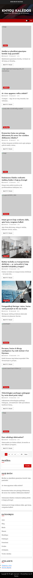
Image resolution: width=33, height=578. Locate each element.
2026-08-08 (13, 311)
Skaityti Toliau (7, 65)
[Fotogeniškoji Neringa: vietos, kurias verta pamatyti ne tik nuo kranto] (16, 292)
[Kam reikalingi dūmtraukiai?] (16, 423)
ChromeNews (24, 574)
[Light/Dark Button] (27, 21)
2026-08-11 (13, 96)
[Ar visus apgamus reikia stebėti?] (16, 79)
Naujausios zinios (7, 565)
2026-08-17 (13, 56)
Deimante (5, 56)
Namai (4, 531)
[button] (31, 20)
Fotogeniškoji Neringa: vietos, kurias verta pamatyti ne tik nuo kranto (16, 307)
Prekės (5, 45)
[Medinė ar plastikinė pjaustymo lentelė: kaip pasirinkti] (16, 37)
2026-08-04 (13, 398)
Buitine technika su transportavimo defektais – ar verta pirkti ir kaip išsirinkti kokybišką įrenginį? (15, 264)
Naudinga (6, 127)
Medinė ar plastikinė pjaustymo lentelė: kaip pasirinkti (14, 52)
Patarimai (6, 214)
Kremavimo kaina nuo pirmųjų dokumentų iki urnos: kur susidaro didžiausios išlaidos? (15, 135)
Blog (3, 524)
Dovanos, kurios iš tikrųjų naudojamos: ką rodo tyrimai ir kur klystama (15, 350)
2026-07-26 (13, 440)
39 (21, 454)
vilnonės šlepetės (6, 567)
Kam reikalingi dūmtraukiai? (13, 437)
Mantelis (5, 140)
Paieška (6, 460)
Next (26, 454)
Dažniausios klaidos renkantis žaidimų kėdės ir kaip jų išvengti (14, 178)
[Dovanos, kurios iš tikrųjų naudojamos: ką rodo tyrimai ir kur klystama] (16, 334)
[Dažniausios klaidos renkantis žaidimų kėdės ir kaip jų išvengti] (16, 163)
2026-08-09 (13, 224)
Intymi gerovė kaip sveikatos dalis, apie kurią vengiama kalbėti (15, 221)
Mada (3, 527)
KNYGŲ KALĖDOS (16, 10)
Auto (3, 520)
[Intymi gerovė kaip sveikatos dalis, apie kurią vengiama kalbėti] (16, 205)
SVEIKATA (6, 87)
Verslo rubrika (6, 554)
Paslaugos (6, 300)
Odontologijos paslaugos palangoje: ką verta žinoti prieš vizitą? (16, 394)
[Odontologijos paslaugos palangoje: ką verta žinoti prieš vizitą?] (16, 378)
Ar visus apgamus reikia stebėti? (15, 93)
